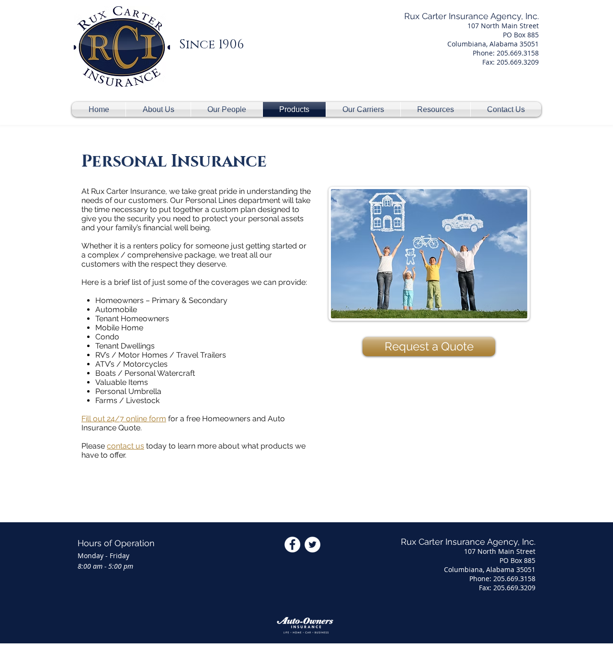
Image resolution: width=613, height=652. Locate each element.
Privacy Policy (395, 645)
